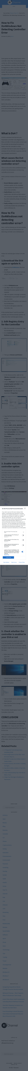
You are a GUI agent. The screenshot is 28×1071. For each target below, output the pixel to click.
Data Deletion (6, 562)
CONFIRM (8, 557)
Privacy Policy (22, 562)
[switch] (23, 535)
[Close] (25, 509)
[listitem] (14, 532)
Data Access (14, 562)
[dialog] (14, 535)
